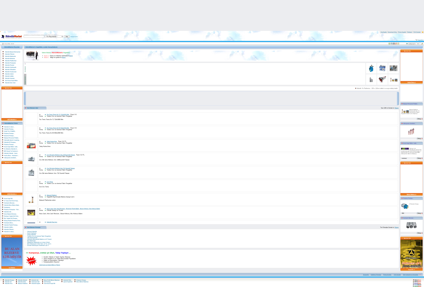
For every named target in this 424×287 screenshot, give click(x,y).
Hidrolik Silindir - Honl (10, 153)
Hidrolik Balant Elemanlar (12, 52)
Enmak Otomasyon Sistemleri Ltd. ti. (38, 245)
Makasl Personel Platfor (11, 138)
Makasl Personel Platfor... (410, 104)
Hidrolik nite (8, 212)
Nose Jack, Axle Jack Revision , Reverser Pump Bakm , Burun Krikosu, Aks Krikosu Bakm (73, 208)
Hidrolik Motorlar (10, 58)
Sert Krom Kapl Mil (49, 283)
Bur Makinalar (31, 241)
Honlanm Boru (8, 223)
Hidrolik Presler (9, 65)
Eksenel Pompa (9, 135)
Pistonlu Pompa (9, 133)
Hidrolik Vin (8, 282)
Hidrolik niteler (9, 74)
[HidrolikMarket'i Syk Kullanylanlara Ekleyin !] (423, 32)
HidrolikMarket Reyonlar (12, 47)
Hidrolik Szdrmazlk (10, 67)
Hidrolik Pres (8, 283)
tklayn (71, 56)
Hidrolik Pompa (8, 129)
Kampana (7, 207)
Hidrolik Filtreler (9, 54)
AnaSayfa (383, 32)
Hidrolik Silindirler (10, 69)
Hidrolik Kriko (22, 282)
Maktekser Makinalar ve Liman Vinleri (38, 242)
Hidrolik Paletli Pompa (10, 225)
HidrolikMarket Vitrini (11, 123)
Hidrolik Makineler (10, 56)
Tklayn (397, 108)
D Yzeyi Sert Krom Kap (11, 201)
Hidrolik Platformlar (10, 61)
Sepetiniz (421, 40)
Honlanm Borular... (408, 218)
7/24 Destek (416, 32)
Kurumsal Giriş (392, 32)
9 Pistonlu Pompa (413, 204)
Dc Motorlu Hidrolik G (10, 149)
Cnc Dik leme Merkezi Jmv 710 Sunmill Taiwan (61, 168)
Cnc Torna (50, 182)
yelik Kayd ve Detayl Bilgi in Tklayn (49, 265)
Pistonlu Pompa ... (408, 198)
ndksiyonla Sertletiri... (409, 123)
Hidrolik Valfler (9, 76)
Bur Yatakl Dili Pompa (10, 218)
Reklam (409, 32)
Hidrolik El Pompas (10, 142)
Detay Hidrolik (31, 234)
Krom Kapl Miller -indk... (410, 143)
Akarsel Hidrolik (32, 231)
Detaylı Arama (74, 36)
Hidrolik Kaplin (35, 283)
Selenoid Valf (35, 282)
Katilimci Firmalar (376, 275)
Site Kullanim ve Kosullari (410, 275)
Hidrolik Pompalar (10, 63)
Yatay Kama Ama (52, 141)
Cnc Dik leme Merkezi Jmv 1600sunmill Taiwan (61, 155)
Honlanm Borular (9, 203)
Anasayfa (366, 275)
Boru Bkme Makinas (82, 282)
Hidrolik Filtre (67, 280)
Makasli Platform (52, 195)
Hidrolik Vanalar (10, 78)
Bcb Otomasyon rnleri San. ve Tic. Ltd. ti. (39, 244)
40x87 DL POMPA (9, 131)
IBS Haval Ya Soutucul (11, 151)
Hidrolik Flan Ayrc (52, 222)
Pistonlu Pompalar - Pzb (11, 209)
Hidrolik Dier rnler (10, 83)
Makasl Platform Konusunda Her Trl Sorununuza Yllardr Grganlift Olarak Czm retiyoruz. (410, 111)
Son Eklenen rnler (32, 108)
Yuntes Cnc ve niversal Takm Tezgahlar (39, 236)
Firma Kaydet (402, 32)
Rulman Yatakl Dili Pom (11, 216)
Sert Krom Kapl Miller (11, 80)
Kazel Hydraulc (31, 233)
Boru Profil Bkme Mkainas (52, 280)
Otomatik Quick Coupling (11, 140)
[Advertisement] (212, 15)
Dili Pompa (47, 282)
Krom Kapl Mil (8, 198)
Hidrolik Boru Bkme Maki (11, 205)
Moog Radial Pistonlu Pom (12, 220)
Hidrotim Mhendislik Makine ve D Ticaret (39, 239)
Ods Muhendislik (32, 237)
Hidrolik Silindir (22, 280)
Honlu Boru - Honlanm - (11, 155)
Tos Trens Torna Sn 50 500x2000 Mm (58, 128)
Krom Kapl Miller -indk (10, 147)
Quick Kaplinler (68, 282)
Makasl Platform (22, 283)
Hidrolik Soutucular (10, 72)
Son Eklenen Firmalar (33, 227)
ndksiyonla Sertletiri (10, 158)
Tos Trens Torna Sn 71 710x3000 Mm (58, 114)
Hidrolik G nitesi (9, 127)
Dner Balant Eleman (10, 214)
